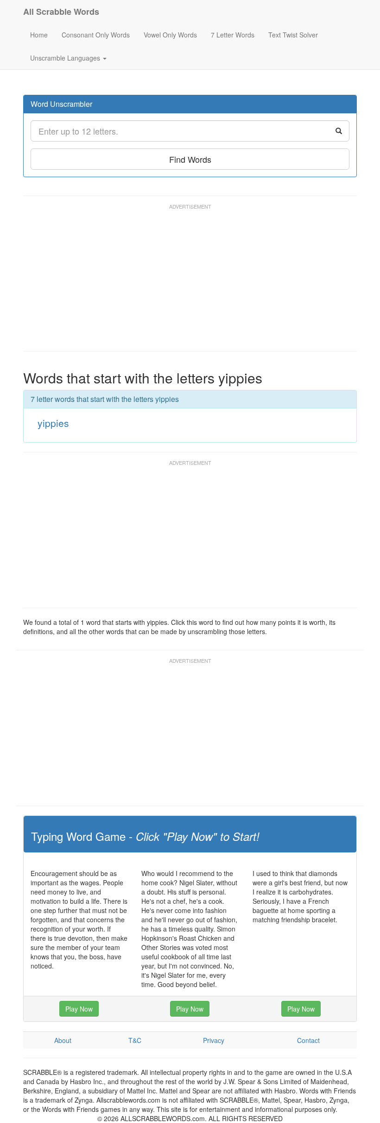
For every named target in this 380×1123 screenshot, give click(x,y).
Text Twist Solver (293, 34)
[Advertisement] (192, 281)
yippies (53, 423)
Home (39, 34)
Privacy (213, 1040)
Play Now (79, 1008)
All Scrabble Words (61, 12)
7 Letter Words (232, 34)
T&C (134, 1040)
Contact (308, 1040)
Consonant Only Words (96, 34)
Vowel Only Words (170, 34)
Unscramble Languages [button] (66, 57)
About (62, 1040)
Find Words (190, 159)
